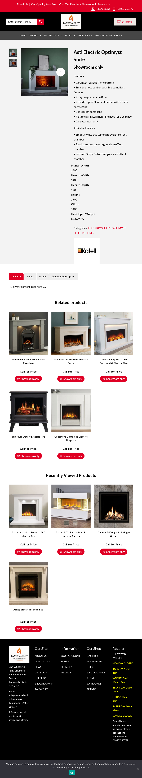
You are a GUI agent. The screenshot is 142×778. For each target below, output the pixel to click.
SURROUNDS (94, 683)
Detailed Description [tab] (63, 276)
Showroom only (30, 378)
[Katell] (87, 251)
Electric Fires (96, 672)
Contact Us (43, 661)
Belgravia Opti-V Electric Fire (28, 436)
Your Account (70, 655)
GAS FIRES (33, 35)
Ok (71, 772)
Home (23, 35)
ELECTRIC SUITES (99, 228)
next (60, 72)
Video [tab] (30, 276)
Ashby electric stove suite (28, 609)
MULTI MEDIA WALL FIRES (107, 35)
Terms (65, 661)
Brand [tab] (42, 276)
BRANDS (91, 689)
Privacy (66, 672)
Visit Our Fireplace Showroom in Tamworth (84, 4)
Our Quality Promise (43, 4)
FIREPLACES (84, 35)
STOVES (68, 35)
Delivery (66, 666)
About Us (22, 4)
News (38, 666)
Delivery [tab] (16, 276)
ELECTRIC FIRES (51, 35)
